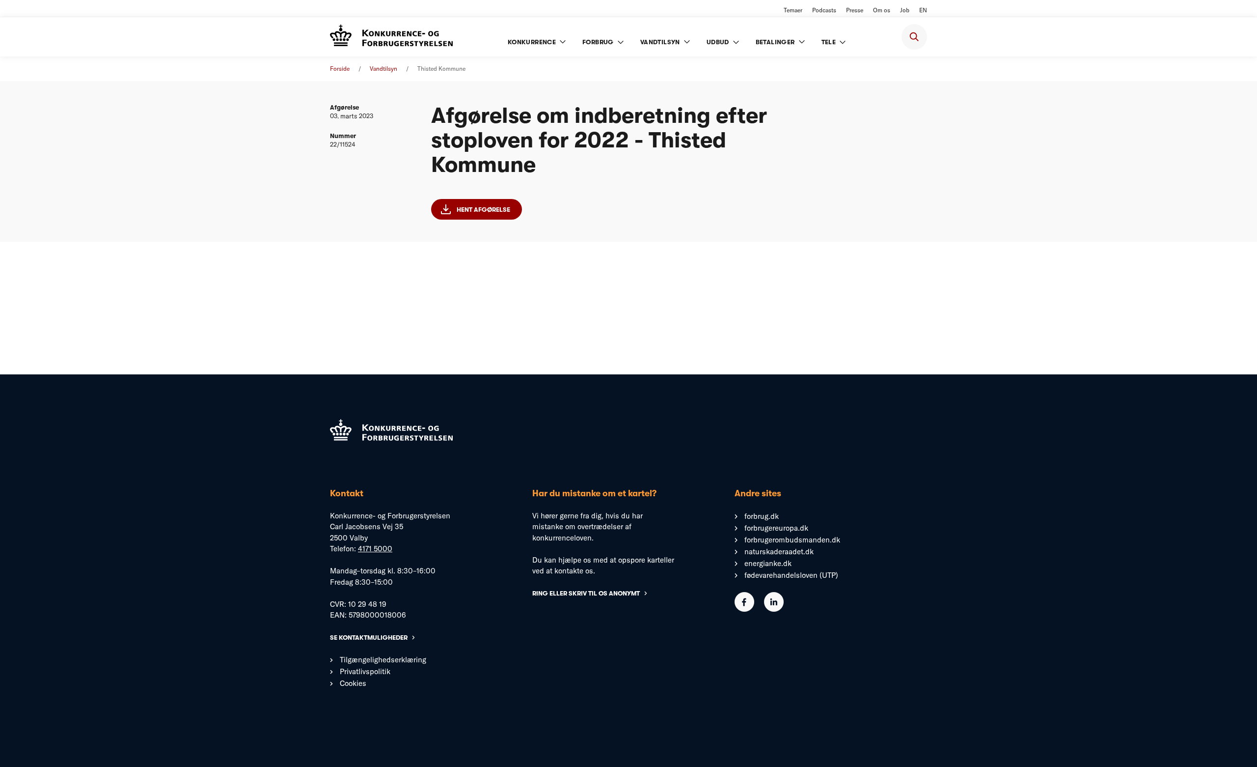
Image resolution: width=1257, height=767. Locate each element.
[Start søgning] (914, 37)
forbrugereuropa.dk (776, 528)
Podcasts (824, 10)
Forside (340, 68)
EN (923, 10)
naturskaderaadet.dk (779, 551)
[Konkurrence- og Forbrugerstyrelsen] (391, 37)
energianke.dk (768, 563)
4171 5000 (375, 548)
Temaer (793, 10)
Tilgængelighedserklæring (383, 659)
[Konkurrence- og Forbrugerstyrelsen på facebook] (744, 609)
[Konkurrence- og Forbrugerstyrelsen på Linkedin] (774, 609)
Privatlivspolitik (365, 671)
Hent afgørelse (483, 209)
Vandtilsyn (383, 68)
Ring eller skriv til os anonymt (586, 593)
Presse (854, 10)
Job (904, 10)
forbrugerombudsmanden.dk (792, 539)
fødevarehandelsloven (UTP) (791, 575)
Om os (881, 10)
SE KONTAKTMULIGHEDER (369, 637)
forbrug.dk (761, 516)
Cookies (353, 683)
